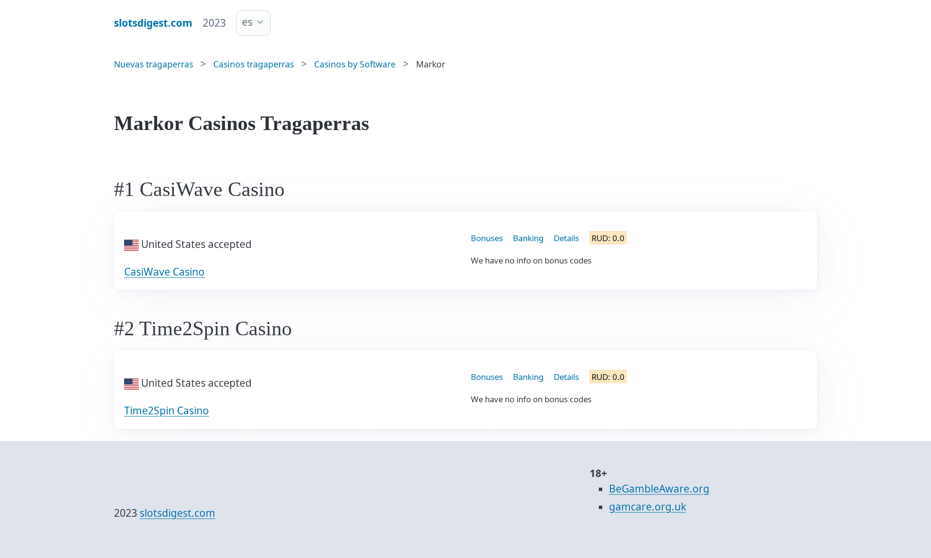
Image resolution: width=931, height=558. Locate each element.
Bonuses (487, 238)
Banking (528, 238)
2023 (214, 23)
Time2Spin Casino (166, 410)
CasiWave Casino (164, 272)
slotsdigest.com (177, 513)
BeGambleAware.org (659, 488)
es (247, 22)
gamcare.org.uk (647, 506)
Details (566, 238)
